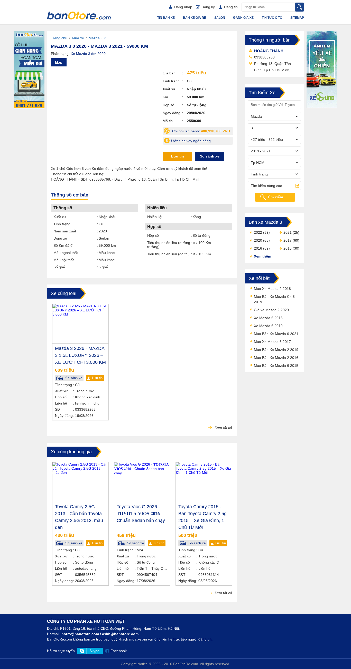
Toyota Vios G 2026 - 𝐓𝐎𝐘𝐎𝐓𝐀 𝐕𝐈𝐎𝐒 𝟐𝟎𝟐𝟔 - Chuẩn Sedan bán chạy (141, 513)
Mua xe (78, 38)
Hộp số (153, 235)
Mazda (94, 38)
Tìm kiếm (275, 197)
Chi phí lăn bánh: (202, 132)
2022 (258, 232)
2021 (287, 232)
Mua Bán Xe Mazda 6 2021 (276, 334)
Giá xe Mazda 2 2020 (271, 310)
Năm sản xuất (64, 231)
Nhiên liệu (155, 217)
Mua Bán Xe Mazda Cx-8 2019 (274, 299)
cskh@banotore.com (120, 634)
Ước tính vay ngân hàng (191, 141)
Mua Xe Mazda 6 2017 (272, 342)
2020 (258, 240)
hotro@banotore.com (80, 634)
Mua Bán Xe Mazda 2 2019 (276, 350)
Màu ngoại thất (65, 253)
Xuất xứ (59, 217)
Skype (94, 651)
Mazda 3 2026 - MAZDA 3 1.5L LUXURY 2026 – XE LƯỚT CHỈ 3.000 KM (80, 355)
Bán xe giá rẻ (194, 17)
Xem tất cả (223, 428)
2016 (258, 248)
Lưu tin (177, 156)
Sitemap (297, 17)
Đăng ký (208, 7)
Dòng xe (60, 238)
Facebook (118, 651)
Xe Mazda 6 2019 (268, 326)
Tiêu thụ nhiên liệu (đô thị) (168, 254)
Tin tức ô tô (272, 17)
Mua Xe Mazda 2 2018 (272, 289)
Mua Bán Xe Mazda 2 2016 (276, 358)
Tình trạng (61, 224)
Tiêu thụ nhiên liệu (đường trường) (168, 245)
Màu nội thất (63, 260)
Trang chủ (59, 38)
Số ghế (59, 267)
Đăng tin (231, 7)
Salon (219, 17)
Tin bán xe (166, 17)
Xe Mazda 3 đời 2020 (88, 54)
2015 (287, 248)
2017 (287, 240)
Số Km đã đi (63, 245)
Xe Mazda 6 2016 (268, 318)
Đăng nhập (183, 7)
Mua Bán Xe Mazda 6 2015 (276, 365)
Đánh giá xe (243, 17)
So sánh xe (209, 156)
